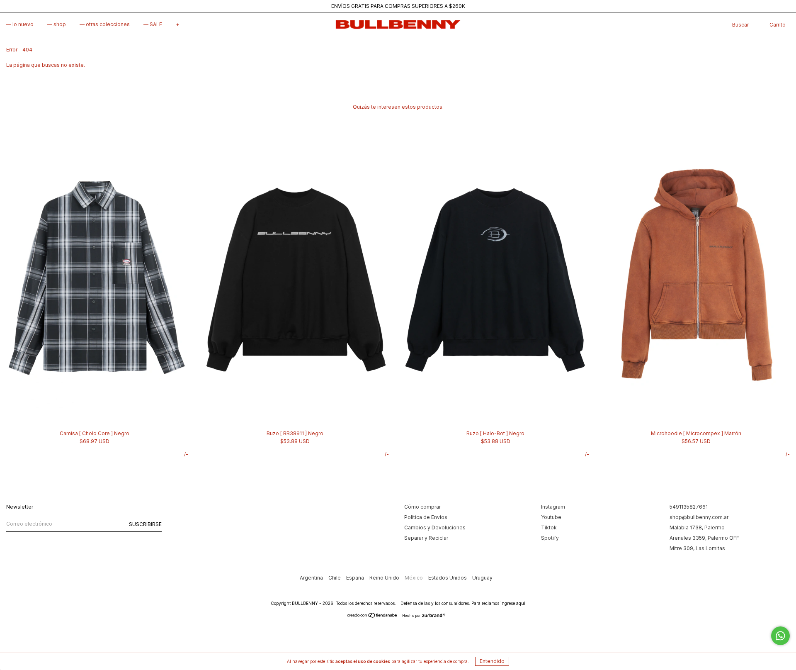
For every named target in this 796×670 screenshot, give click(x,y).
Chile (335, 578)
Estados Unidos (448, 578)
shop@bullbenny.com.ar (699, 517)
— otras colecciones (105, 24)
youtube (551, 517)
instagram (553, 507)
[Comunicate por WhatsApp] (780, 635)
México (414, 578)
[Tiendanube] (372, 616)
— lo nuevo (20, 24)
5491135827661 (689, 507)
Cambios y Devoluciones (435, 527)
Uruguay (482, 578)
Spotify (550, 538)
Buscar (740, 25)
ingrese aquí (512, 603)
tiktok (549, 527)
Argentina (312, 578)
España (355, 578)
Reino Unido (384, 578)
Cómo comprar (422, 507)
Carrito (777, 25)
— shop (56, 24)
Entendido (492, 661)
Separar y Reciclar (426, 538)
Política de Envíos (425, 517)
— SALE (152, 24)
